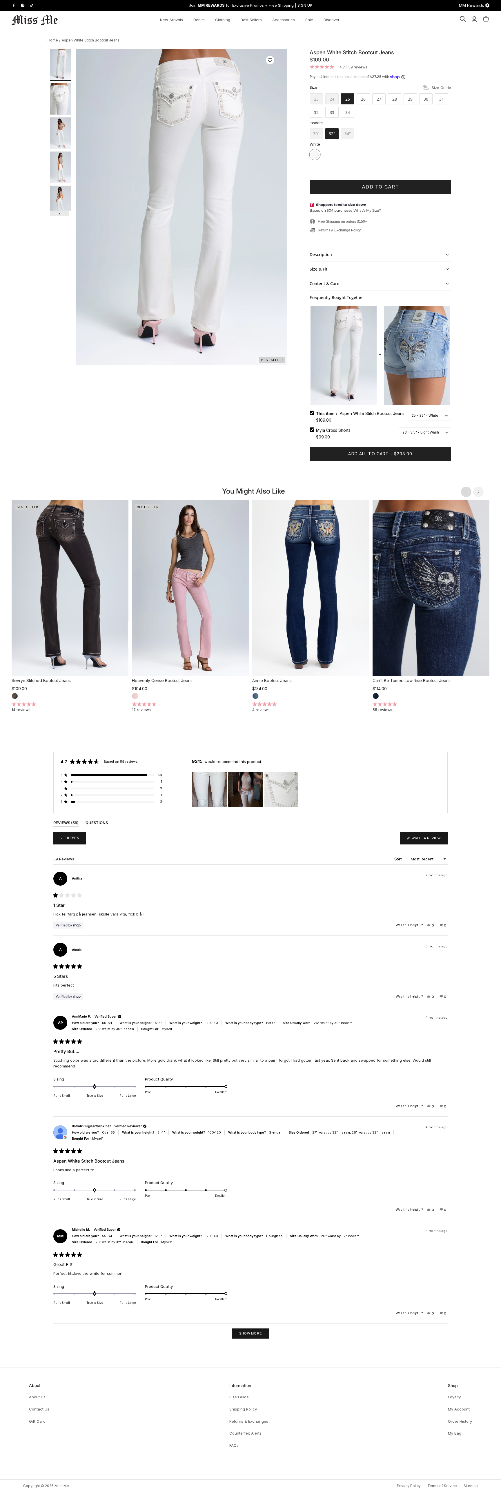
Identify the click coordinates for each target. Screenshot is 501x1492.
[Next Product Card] (478, 492)
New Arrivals (171, 19)
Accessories (283, 19)
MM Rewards (471, 5)
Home (53, 40)
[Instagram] (23, 5)
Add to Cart (380, 187)
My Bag (454, 1433)
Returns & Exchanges (248, 1421)
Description (321, 254)
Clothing (222, 19)
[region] (246, 789)
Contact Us (39, 1409)
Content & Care (324, 283)
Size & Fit (318, 269)
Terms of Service (442, 1486)
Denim (199, 19)
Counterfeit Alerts (245, 1433)
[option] (181, 207)
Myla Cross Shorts (333, 430)
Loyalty (454, 1397)
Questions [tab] (97, 824)
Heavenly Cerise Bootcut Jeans (162, 680)
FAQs (234, 1445)
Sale (309, 19)
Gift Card (37, 1421)
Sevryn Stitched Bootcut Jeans (41, 680)
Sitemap (471, 1486)
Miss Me (62, 1486)
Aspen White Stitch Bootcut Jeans (90, 40)
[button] (270, 60)
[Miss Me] (35, 20)
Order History (460, 1421)
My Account (459, 1409)
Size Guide (441, 87)
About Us (37, 1397)
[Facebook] (14, 5)
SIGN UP (304, 5)
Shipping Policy (243, 1409)
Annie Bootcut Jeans (272, 680)
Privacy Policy (409, 1486)
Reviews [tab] (66, 824)
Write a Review (429, 840)
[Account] (474, 20)
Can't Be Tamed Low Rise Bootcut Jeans (412, 680)
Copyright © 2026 (39, 1486)
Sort (398, 859)
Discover (332, 19)
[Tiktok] (32, 5)
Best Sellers (251, 19)
